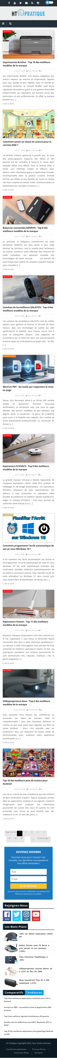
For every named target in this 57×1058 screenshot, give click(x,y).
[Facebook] (9, 3)
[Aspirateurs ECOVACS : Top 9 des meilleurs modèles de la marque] (28, 448)
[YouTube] (15, 3)
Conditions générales (16, 1049)
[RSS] (32, 3)
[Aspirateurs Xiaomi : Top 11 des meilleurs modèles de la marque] (28, 604)
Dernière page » (43, 838)
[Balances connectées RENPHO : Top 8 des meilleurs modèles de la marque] (28, 210)
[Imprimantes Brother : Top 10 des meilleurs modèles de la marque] (28, 44)
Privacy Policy (39, 1049)
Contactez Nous (21, 1053)
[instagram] (38, 3)
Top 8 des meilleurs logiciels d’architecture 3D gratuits (26, 1016)
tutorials (8, 111)
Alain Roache (33, 71)
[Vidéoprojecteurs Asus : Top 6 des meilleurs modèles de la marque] (28, 683)
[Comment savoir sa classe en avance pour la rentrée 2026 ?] (28, 124)
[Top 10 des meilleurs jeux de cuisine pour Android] (28, 763)
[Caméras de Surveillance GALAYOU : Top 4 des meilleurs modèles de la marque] (28, 289)
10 (9, 838)
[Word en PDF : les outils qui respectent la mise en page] (28, 369)
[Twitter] (21, 3)
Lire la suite (9, 104)
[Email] (26, 3)
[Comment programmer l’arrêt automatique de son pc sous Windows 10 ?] (28, 528)
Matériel (8, 31)
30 (21, 838)
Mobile (7, 750)
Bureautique (9, 356)
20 (15, 838)
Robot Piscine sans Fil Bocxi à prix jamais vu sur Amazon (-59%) (34, 948)
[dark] (49, 2)
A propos (39, 1053)
